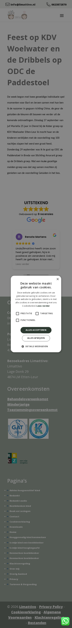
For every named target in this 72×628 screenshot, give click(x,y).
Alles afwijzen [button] (36, 338)
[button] (36, 346)
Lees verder (43, 305)
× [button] (57, 279)
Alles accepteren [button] (36, 330)
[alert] (36, 314)
